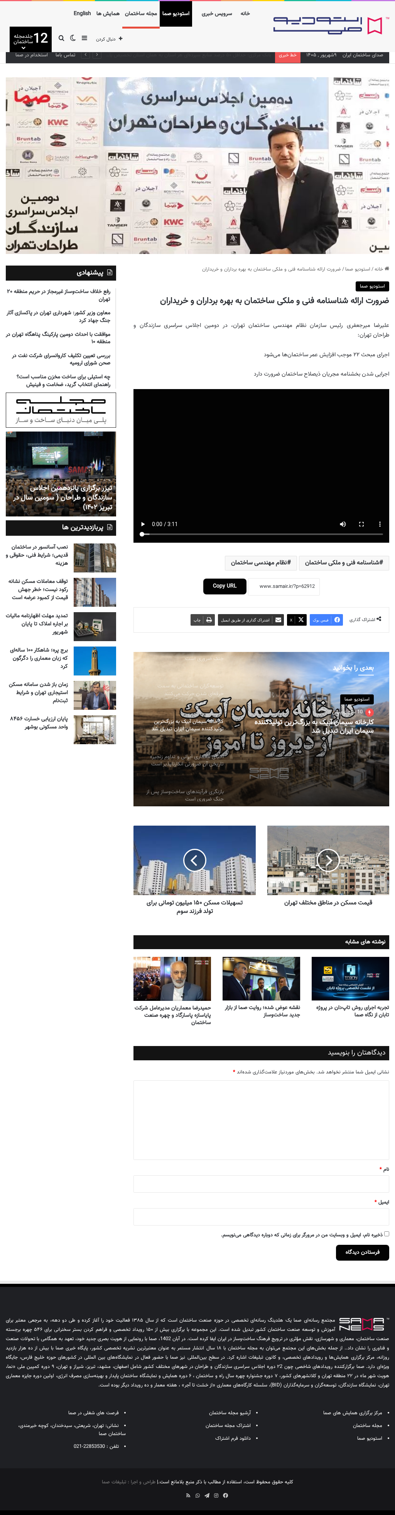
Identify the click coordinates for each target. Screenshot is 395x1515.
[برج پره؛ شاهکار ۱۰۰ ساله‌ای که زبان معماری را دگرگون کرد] (95, 661)
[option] (261, 729)
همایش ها (108, 14)
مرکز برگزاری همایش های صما (352, 1413)
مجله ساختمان (141, 14)
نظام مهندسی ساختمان (259, 563)
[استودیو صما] (331, 26)
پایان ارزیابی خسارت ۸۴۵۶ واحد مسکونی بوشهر (39, 723)
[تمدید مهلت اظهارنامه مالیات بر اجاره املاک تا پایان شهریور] (95, 626)
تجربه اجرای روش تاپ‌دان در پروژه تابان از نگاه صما (352, 1011)
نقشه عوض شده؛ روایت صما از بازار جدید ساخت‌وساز (262, 1011)
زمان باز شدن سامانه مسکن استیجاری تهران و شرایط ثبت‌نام (38, 692)
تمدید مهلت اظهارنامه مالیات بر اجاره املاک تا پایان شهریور (37, 624)
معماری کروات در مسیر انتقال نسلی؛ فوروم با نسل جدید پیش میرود (203, 55)
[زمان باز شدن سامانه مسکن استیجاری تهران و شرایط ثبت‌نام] (95, 695)
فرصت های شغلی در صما (93, 1413)
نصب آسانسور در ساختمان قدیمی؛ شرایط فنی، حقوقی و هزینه (37, 555)
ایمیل (382, 1202)
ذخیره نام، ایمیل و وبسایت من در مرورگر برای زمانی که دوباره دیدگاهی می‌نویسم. (302, 1235)
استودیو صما (175, 14)
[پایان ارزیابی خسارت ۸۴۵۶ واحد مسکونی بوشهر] (95, 729)
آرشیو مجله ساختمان (230, 1413)
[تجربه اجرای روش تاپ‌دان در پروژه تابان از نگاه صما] (350, 978)
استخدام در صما (31, 55)
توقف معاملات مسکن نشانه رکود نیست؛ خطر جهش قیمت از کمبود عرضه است (38, 589)
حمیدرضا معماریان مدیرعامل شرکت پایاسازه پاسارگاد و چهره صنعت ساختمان (173, 1015)
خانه (245, 14)
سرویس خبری (217, 14)
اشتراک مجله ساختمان (228, 1426)
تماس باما (65, 55)
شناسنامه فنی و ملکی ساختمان (342, 563)
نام (384, 1169)
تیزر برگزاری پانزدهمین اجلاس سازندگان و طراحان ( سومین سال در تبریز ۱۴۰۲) (62, 498)
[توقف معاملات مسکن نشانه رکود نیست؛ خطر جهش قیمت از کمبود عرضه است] (95, 592)
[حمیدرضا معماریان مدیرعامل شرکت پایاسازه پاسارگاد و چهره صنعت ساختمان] (172, 978)
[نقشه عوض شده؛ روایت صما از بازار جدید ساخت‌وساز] (261, 978)
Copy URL (225, 586)
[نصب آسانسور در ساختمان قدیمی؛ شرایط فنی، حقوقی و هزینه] (95, 557)
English (82, 14)
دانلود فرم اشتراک (233, 1438)
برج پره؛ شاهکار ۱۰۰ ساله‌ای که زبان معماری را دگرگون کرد (39, 658)
